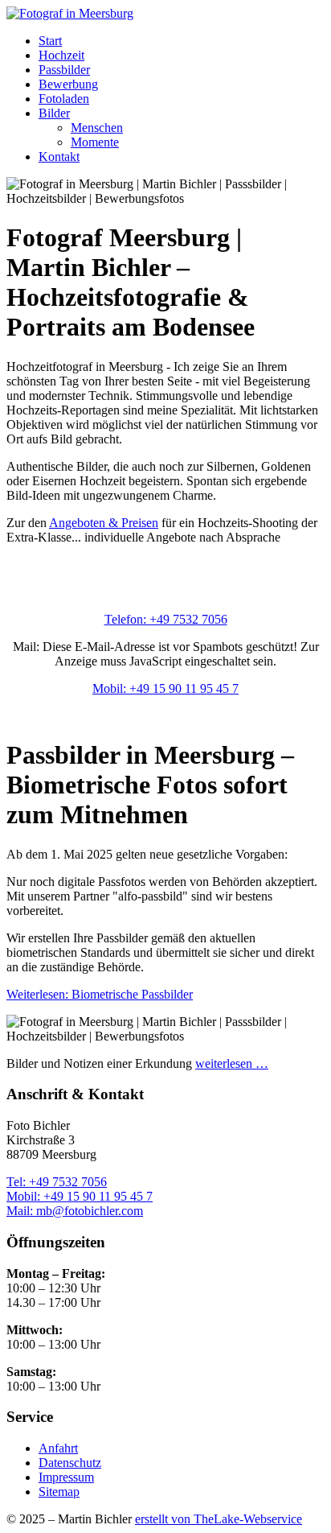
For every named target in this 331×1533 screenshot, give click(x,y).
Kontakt (59, 156)
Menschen (97, 127)
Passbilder (64, 69)
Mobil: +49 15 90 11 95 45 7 (165, 688)
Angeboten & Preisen (103, 523)
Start (50, 40)
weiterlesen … (231, 1063)
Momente (95, 142)
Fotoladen (64, 98)
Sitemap (59, 1491)
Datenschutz (70, 1462)
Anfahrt (58, 1448)
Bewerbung (68, 84)
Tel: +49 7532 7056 (56, 1182)
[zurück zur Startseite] (69, 13)
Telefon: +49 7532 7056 (165, 619)
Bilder (54, 113)
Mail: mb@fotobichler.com (74, 1211)
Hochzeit (61, 55)
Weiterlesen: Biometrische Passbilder (99, 994)
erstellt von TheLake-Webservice (218, 1519)
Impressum (66, 1477)
